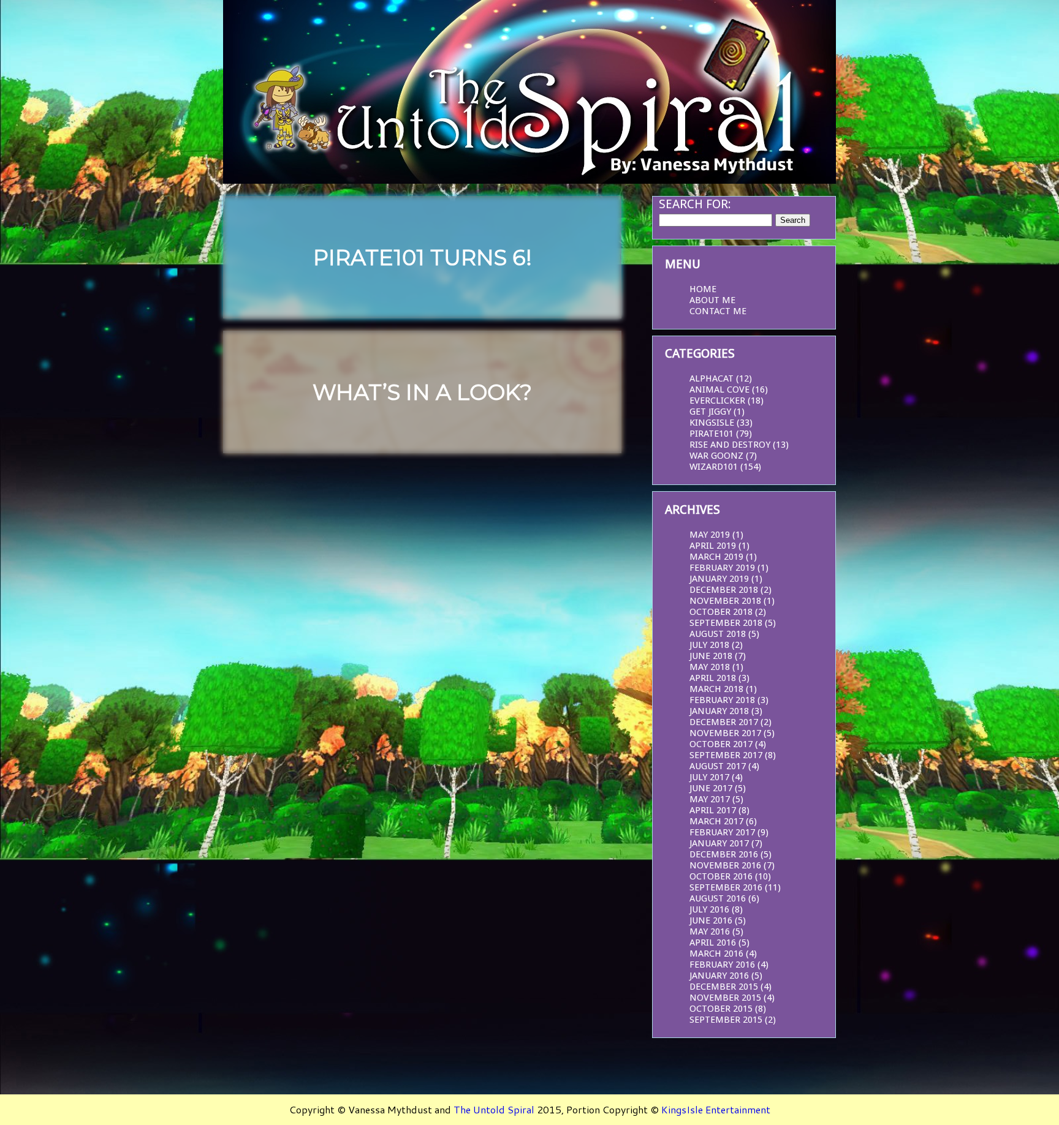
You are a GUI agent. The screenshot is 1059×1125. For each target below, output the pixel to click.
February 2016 (722, 964)
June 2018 (710, 655)
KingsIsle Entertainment (715, 1109)
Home (702, 289)
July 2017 (709, 777)
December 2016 (723, 854)
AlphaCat (711, 378)
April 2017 (712, 810)
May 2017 (709, 799)
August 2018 (717, 633)
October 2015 (721, 1008)
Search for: (695, 204)
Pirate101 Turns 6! (422, 257)
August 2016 (717, 898)
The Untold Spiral (494, 1109)
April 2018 (712, 677)
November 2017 (725, 733)
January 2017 (719, 843)
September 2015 (725, 1019)
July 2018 (709, 644)
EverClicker (717, 400)
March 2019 (716, 556)
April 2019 (712, 545)
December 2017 (723, 722)
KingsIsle (711, 422)
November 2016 (725, 865)
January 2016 (719, 975)
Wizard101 (713, 466)
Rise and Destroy (729, 444)
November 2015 (725, 997)
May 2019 (709, 534)
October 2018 (721, 611)
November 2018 (725, 600)
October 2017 (721, 744)
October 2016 (721, 876)
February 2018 (722, 699)
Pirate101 (711, 433)
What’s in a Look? (422, 392)
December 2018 (723, 589)
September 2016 (725, 887)
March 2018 (716, 688)
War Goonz (716, 455)
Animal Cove (719, 389)
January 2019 (719, 578)
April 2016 (712, 942)
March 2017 (716, 821)
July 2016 (709, 909)
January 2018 (719, 711)
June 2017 (710, 788)
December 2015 (723, 986)
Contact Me (717, 311)
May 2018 (709, 666)
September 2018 (725, 622)
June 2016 (710, 920)
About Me (712, 300)
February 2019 (722, 567)
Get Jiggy (710, 411)
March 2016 (716, 953)
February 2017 (722, 832)
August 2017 (717, 766)
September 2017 (725, 755)
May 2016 (709, 931)
